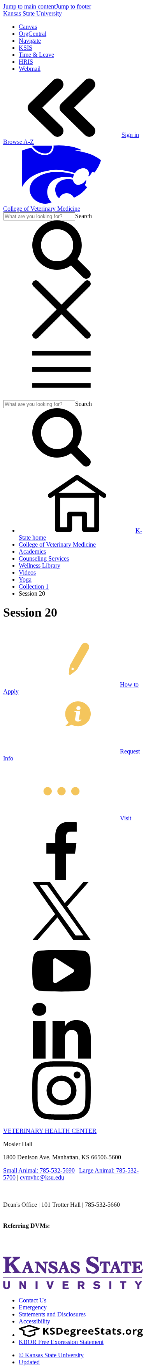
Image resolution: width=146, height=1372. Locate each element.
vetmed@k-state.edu (28, 1211)
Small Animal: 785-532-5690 (39, 1170)
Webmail (29, 68)
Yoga (25, 579)
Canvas (28, 26)
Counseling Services (44, 558)
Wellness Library (39, 565)
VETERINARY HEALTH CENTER (50, 1130)
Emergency (33, 1307)
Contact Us (32, 1300)
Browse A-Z (18, 141)
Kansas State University (32, 13)
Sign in (130, 134)
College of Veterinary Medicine (41, 208)
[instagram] (61, 1117)
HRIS (26, 61)
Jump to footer (73, 6)
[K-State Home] (61, 201)
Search (83, 216)
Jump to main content (29, 6)
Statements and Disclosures (52, 1314)
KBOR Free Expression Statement (61, 1342)
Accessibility (34, 1321)
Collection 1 (34, 586)
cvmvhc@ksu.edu (42, 1177)
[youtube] (61, 997)
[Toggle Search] (61, 276)
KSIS (25, 47)
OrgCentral (32, 33)
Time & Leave (36, 54)
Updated (29, 1362)
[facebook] (61, 878)
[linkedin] (61, 1057)
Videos (27, 572)
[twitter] (61, 938)
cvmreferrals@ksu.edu (79, 1225)
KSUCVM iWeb (24, 1239)
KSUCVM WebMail (29, 1246)
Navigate (30, 40)
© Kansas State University (51, 1355)
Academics (32, 551)
